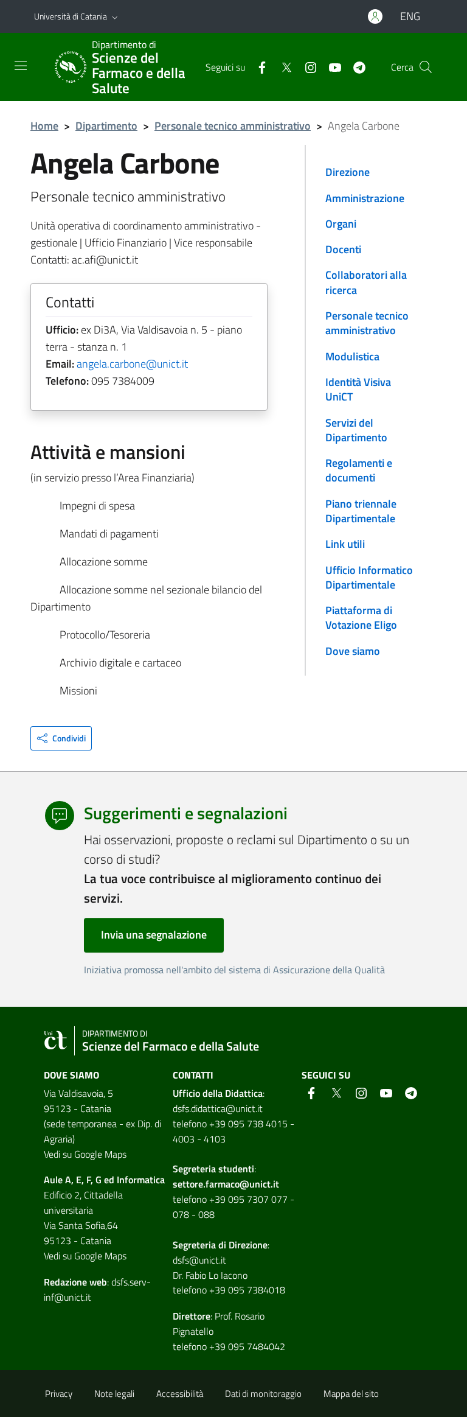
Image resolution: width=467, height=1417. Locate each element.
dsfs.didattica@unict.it (218, 1108)
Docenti (343, 249)
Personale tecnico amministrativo (232, 125)
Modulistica (352, 356)
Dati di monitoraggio (263, 1394)
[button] (114, 16)
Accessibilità (179, 1394)
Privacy (58, 1394)
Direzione (347, 172)
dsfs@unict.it (199, 1260)
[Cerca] (425, 67)
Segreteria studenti (213, 1168)
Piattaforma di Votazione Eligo (361, 617)
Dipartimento (106, 125)
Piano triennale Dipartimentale (360, 511)
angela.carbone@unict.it (132, 363)
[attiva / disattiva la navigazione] (20, 65)
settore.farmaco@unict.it (226, 1184)
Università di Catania (70, 16)
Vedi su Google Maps (85, 1154)
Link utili (345, 544)
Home (44, 125)
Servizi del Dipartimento (356, 430)
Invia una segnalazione (154, 934)
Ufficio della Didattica (218, 1093)
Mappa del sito (351, 1394)
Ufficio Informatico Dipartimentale (369, 577)
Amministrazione (364, 198)
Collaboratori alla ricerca (366, 282)
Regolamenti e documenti (358, 470)
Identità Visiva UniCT (358, 389)
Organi (340, 223)
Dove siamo (352, 651)
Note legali (114, 1394)
